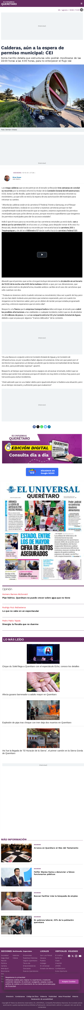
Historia (75, 996)
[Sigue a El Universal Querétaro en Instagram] (77, 956)
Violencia (43, 996)
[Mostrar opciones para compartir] (81, 9)
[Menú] (81, 3)
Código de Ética (32, 996)
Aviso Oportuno (61, 971)
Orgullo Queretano (30, 960)
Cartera (4, 966)
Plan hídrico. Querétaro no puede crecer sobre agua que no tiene (36, 597)
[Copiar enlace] (49, 426)
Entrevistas (27, 955)
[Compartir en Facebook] (34, 426)
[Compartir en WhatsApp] (41, 426)
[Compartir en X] (37, 426)
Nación (3, 960)
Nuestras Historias (30, 958)
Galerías (16, 955)
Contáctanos (20, 996)
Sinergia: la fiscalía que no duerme (20, 624)
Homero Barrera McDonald (15, 594)
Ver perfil (17, 179)
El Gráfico (59, 955)
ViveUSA (58, 963)
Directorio (9, 996)
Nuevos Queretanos (30, 971)
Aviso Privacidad (64, 996)
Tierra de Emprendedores (29, 964)
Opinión (7, 589)
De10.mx (58, 958)
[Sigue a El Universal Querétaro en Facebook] (70, 956)
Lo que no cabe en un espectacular (20, 611)
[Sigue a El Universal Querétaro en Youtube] (81, 956)
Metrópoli (5, 968)
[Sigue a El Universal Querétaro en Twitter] (73, 956)
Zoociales (27, 968)
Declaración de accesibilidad (42, 999)
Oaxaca (43, 958)
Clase (57, 960)
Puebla (43, 960)
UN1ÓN (58, 966)
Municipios (5, 971)
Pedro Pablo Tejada (11, 620)
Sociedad (17, 173)
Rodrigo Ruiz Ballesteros (14, 607)
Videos (15, 958)
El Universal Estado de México (47, 967)
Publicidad (53, 996)
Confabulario (60, 968)
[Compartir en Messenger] (45, 426)
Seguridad (5, 958)
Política (4, 963)
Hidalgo (43, 963)
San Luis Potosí (46, 955)
